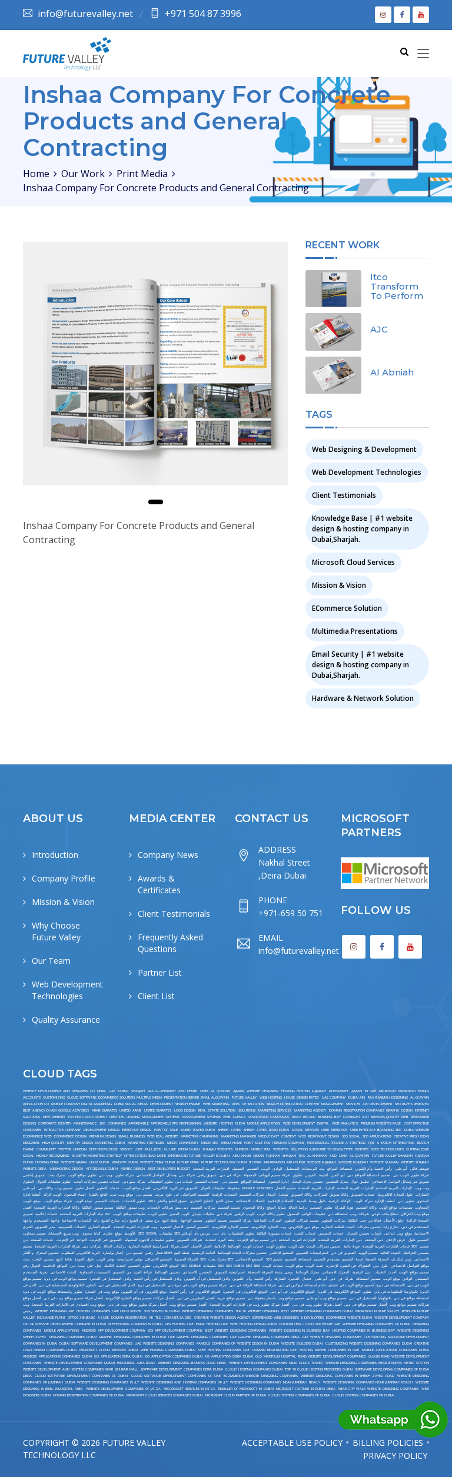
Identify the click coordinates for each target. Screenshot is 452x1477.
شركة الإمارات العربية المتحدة (57, 1246)
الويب (265, 1168)
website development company (401, 1317)
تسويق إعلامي (34, 1175)
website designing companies (207, 1311)
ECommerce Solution (347, 608)
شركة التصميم (240, 1220)
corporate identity (54, 1123)
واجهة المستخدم (46, 1220)
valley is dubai (216, 1155)
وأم (249, 1278)
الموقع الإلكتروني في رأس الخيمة (195, 1291)
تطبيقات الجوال (213, 1188)
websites (280, 1149)
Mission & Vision (339, 585)
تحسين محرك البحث (307, 1181)
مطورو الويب (276, 1246)
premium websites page (381, 1123)
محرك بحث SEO (220, 1259)
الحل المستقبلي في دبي (116, 1285)
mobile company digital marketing (81, 1104)
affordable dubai (102, 1168)
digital (323, 1123)
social (28, 1155)
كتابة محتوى (91, 1233)
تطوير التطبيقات (160, 1181)
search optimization (285, 1104)
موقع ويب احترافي (415, 1214)
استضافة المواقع (339, 1168)
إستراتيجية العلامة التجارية (148, 1246)
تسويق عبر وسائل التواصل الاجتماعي (401, 1181)
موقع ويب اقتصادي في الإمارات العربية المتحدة (68, 1304)
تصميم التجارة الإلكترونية (231, 1227)
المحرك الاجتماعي (336, 1272)
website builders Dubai (302, 1343)
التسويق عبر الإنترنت (105, 1240)
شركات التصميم (252, 1194)
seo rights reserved (412, 1104)
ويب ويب (422, 1188)
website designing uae (54, 1311)
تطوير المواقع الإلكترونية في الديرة (344, 1291)
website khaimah (353, 1162)
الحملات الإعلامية (281, 1201)
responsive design (323, 1136)
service (126, 1149)
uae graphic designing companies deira (265, 1337)
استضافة (362, 1278)
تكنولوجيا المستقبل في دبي (370, 1298)
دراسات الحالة (115, 1246)
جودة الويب (84, 1201)
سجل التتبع (225, 1201)
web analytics (345, 1123)
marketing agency (310, 1110)
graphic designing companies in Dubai (132, 1337)
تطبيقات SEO (213, 1265)
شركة (349, 1278)
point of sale (166, 1129)
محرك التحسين (336, 1181)
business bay (329, 1117)
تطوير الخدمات (134, 1201)
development (161, 1104)
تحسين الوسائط (167, 1272)
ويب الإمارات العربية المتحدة (136, 1227)
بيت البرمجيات (313, 1168)
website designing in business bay (299, 1330)
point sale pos (257, 1142)
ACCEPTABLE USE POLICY (292, 1442)
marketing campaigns (199, 1136)
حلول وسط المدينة (311, 1201)
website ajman (74, 1162)
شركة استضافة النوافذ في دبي (253, 1285)
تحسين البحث (43, 1259)
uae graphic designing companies (197, 1337)
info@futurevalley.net (85, 13)
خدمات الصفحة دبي (38, 1240)
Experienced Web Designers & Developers (288, 1317)
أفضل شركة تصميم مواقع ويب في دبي (73, 1298)
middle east (268, 1136)
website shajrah (415, 1162)
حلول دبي (380, 1265)
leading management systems (153, 1117)
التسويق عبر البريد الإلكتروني (175, 1188)
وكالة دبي (45, 1188)
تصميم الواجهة (191, 1220)
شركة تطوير (124, 1175)
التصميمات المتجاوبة (95, 1272)
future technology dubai (224, 1162)
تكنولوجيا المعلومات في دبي (396, 1291)
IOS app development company (175, 1330)
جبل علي (94, 1265)
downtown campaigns (268, 1117)
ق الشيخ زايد (132, 1220)
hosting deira (47, 1162)
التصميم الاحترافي (158, 1259)
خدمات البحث (305, 1233)
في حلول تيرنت (166, 1194)
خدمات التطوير (108, 1188)
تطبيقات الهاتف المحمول (306, 1214)
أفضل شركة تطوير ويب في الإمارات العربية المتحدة (250, 1304)
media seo (210, 1142)
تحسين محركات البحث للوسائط (242, 1252)
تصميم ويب (63, 1188)
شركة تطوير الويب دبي (411, 1175)
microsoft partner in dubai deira (305, 1388)
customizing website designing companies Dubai (368, 1343)
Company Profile (63, 878)
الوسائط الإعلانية (227, 1246)
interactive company (62, 1129)
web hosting (271, 1097)
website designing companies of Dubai (376, 1324)
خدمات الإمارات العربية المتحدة (386, 1246)
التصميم (253, 1168)
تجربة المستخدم (35, 1272)
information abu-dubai (284, 1162)
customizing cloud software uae (309, 1324)
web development (299, 1123)
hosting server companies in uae (329, 1350)
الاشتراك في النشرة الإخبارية (348, 1265)
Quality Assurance (66, 1019)
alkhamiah (338, 1091)
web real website (162, 1136)
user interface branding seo (375, 1129)
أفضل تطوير (84, 1188)
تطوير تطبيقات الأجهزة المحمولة (150, 1240)
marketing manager (238, 1136)
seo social (351, 1136)
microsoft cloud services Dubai (108, 1350)
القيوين (310, 1175)
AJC (379, 329)
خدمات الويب (253, 1246)
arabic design (133, 1168)
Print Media (142, 173)
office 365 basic (81, 1317)
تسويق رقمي (207, 1175)
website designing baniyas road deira (192, 1362)
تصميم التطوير (216, 1220)
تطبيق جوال (360, 1181)
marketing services (275, 1110)
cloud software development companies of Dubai (81, 1375)
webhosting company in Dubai (135, 1324)
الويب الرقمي (244, 1214)
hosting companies (93, 1311)
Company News (168, 854)
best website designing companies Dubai (317, 1311)
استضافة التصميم (298, 1259)
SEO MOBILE (191, 1265)
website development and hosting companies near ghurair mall (80, 1369)
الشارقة (280, 1278)
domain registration (129, 1317)
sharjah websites (217, 1149)
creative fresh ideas (411, 1136)
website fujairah (321, 1162)
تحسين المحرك (47, 1252)
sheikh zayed (229, 1129)
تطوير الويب (157, 1214)
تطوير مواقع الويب (82, 1175)
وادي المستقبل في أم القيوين (207, 1278)
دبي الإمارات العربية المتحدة (340, 1240)
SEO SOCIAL (147, 1233)
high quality (53, 1142)
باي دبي (219, 1233)
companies (117, 1123)
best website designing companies (235, 1330)
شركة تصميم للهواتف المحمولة (267, 1175)
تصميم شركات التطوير (301, 1220)
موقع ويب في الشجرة (102, 1291)
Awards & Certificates (159, 884)
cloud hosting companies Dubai (253, 1369)
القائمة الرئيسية (203, 1252)
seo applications (377, 1136)
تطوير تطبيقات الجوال (53, 1181)
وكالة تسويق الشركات (331, 1194)
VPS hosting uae (179, 1324)
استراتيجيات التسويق (312, 1252)
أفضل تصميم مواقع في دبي (365, 1304)
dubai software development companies (95, 1343)
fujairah (273, 1155)
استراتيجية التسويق (230, 1272)
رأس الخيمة (263, 1278)
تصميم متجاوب (34, 1233)
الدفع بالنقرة (98, 1194)
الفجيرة (294, 1278)
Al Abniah (392, 372)
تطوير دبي (406, 1201)
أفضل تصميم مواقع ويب (188, 1304)
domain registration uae (274, 1350)
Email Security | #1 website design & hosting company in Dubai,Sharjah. (360, 664)
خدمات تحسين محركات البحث (97, 1181)
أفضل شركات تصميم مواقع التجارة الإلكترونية (140, 1298)
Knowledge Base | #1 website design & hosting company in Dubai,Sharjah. (362, 528)
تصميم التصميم (229, 1207)
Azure (103, 1317)
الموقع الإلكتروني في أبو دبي (292, 1291)
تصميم (376, 1278)
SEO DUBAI (235, 1265)
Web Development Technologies (366, 472)
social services (305, 1129)
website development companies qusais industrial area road (99, 1362)
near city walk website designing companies (378, 1388)
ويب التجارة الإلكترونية (268, 1227)
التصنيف (238, 1168)
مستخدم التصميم (326, 1259)
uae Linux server (127, 1311)
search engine (187, 1104)
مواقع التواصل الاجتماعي (410, 1265)
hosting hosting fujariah (303, 1091)
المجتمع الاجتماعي (249, 1259)
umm (343, 1155)
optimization (253, 1104)
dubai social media (131, 1104)
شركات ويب (359, 1214)
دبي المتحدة (374, 1240)
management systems (201, 1117)
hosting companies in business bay (364, 1330)
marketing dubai (110, 1142)
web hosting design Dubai (253, 1324)
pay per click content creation (96, 1117)
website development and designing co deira (64, 1091)
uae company (333, 1097)
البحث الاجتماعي (64, 1272)
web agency (234, 1117)
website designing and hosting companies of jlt (184, 1382)
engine (28, 1149)
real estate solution (216, 1110)
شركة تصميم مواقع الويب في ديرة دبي (197, 1285)
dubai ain (356, 1097)
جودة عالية (352, 1246)
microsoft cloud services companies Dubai (164, 1395)
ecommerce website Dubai (349, 1317)
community (46, 1149)
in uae (370, 1091)
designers (31, 1142)
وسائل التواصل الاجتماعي (157, 1175)
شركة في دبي (230, 1175)
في (340, 1278)
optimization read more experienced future (162, 1155)
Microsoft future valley (377, 1311)
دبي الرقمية (362, 1272)
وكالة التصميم (366, 1207)
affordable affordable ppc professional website (172, 1123)
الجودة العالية (390, 1252)
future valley (244, 1097)
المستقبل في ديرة (151, 1285)
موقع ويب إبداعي (397, 1233)
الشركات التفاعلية (267, 1220)
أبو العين (337, 1175)
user (138, 1149)
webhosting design (66, 1168)
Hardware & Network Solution (363, 698)
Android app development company (113, 1330)
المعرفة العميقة (376, 1259)
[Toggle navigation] (423, 54)
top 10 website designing (257, 1311)
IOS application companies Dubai (173, 1356)
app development (378, 1104)
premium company (288, 1142)
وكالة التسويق (301, 1194)
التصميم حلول (419, 1240)
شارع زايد (390, 1227)
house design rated (301, 1097)
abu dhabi (187, 1091)
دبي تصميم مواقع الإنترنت (257, 1240)
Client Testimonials (344, 495)
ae (151, 1317)
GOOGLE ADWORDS (257, 1188)
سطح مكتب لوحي (384, 1214)
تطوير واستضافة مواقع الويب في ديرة (52, 1291)
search (423, 1142)
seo (102, 1123)
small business (131, 1136)
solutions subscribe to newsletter (322, 1149)
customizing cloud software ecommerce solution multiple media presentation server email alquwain (136, 1097)
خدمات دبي (184, 1181)
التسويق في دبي (343, 1252)
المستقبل (292, 1168)
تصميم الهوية (368, 1252)
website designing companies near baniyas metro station (377, 1362)
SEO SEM (253, 1265)
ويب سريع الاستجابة (63, 1233)
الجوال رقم (32, 1265)
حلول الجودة (84, 1259)
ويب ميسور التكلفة (130, 1207)
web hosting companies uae (224, 1350)
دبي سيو (181, 1207)
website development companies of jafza (123, 1388)
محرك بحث (56, 1175)
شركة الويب (363, 1201)
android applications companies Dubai (57, 1356)
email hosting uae (212, 1324)
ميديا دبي (77, 1265)
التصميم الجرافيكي (195, 1194)
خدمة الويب (314, 1265)
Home (36, 173)
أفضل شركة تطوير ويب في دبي (317, 1304)
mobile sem (260, 1149)
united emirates (158, 1110)
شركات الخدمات (159, 1207)
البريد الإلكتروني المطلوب (80, 1252)
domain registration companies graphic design (370, 1110)
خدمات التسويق (363, 1194)
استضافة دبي (338, 1214)
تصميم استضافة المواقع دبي (368, 1175)
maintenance (85, 1123)
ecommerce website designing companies (261, 1375)
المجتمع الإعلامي (281, 1252)
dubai (123, 1091)
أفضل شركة (180, 1246)
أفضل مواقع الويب (136, 1188)
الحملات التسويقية (72, 1227)
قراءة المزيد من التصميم (132, 1272)
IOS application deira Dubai (118, 1356)
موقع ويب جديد (121, 1194)
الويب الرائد (53, 1194)
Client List (156, 996)
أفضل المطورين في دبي (196, 1298)
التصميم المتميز (197, 1227)
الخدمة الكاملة (115, 1265)
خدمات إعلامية (46, 1214)
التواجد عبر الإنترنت (71, 1240)
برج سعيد (152, 1220)
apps (236, 1104)
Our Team (51, 960)
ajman (238, 1091)
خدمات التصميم (207, 1181)
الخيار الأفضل (201, 1246)
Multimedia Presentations (355, 631)
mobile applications (61, 1330)
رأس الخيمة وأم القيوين (373, 1168)
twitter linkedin (72, 1149)
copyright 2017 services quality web (375, 1117)
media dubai (189, 1149)
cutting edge (417, 1149)
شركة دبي (186, 1175)
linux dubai (99, 1162)
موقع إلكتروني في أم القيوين (144, 1291)
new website (54, 1117)
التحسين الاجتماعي (197, 1272)
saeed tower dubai (198, 1129)
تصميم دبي (230, 1181)
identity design (80, 1142)
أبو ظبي (401, 1168)
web (302, 1136)
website (361, 1149)
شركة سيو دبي (133, 1181)
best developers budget (169, 1168)
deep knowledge (103, 1149)
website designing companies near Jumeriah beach (275, 1382)
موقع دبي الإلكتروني (303, 1227)
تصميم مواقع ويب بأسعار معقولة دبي (276, 1298)
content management (324, 1104)
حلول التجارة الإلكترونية (395, 1194)
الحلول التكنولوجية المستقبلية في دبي (67, 1285)
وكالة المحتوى (253, 1207)
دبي (332, 1278)
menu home (231, 1142)
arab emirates (104, 1110)
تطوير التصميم (321, 1207)
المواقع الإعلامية (55, 1265)
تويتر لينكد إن (401, 1259)
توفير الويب (105, 1259)
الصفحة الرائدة (418, 1220)
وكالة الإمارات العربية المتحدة (56, 1207)
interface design (136, 1129)
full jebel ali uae (161, 1149)
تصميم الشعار (285, 1188)
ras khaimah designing (388, 1097)
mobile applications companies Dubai (395, 1350)
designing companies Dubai (73, 1337)
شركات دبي (91, 1246)
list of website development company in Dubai (64, 1324)
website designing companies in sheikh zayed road (347, 1375)
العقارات (422, 1194)
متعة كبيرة (226, 1240)
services (353, 1104)
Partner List (160, 972)
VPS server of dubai (162, 1311)
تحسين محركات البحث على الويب (314, 1246)
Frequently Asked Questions (170, 943)
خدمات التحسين (331, 1233)
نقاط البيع (64, 1259)
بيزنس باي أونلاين (195, 1233)
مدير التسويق (45, 1227)
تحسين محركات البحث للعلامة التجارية (351, 1227)
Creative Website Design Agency (222, 1317)
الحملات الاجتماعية (250, 1201)
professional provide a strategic (336, 1142)
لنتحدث (210, 1240)
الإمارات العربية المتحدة (211, 1168)
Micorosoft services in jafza (189, 1388)
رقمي (149, 1252)
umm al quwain (215, 1091)
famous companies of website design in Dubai (238, 1343)
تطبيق (298, 1175)
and (333, 1155)
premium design (102, 1136)
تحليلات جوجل (203, 1214)
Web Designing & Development (364, 449)
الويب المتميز (180, 1214)
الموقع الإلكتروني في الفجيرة (245, 1291)
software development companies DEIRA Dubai (182, 1369)
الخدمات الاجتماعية (76, 1220)
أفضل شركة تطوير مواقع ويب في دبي (137, 1304)
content (288, 1136)
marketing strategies (146, 1142)
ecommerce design (70, 1136)
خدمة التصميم (352, 1259)
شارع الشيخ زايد (106, 1220)
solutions (246, 1110)
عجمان (307, 1278)
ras (302, 1155)
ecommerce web (37, 1136)
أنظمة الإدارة (385, 1201)
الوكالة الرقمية (339, 1201)
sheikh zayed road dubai (266, 1129)
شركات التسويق (189, 1240)
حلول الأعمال (394, 1220)
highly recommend (52, 1155)
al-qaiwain (359, 1155)
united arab (130, 1110)
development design (101, 1129)
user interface (334, 1129)
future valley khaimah (392, 1155)
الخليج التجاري (201, 1201)
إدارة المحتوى (278, 1181)
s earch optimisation (395, 1142)
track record (303, 1117)
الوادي (277, 1168)
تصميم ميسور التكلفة (98, 1207)
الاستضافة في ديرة (391, 1285)
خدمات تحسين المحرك (364, 1233)
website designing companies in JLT (107, 1382)
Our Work (83, 173)
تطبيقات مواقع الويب (129, 1214)
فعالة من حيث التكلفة (364, 1220)
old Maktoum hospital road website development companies (310, 1356)
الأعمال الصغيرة (172, 1227)
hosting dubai (232, 1123)
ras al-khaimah (161, 1091)
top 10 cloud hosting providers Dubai (318, 1369)
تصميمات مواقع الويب (396, 1207)
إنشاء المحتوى (75, 1194)
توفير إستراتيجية (129, 1259)
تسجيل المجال (277, 1194)
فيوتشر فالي (419, 1168)
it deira (255, 1162)
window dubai (125, 1162)
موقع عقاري (112, 1233)
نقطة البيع (170, 1220)
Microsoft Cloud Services (353, 562)
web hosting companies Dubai (168, 1350)
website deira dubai (157, 1162)
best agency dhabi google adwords (56, 1110)
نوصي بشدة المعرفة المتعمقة (270, 1272)
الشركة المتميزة (186, 1259)
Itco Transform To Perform (396, 286)
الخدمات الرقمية (224, 1194)
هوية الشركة (344, 1207)
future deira (188, 1162)
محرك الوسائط (307, 1272)
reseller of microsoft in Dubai (246, 1388)
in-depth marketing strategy (97, 1155)
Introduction (55, 854)
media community (182, 1142)
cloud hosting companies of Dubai (299, 1395)
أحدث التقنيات (385, 1272)
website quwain (384, 1162)
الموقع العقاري (99, 1227)
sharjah (138, 1091)
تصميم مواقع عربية (231, 1298)
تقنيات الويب (272, 1265)
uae (112, 1091)
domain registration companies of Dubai (88, 1395)
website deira (34, 1168)
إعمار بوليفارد (113, 1252)
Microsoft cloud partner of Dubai (235, 1395)
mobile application (263, 1123)
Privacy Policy (395, 1455)
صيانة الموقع (276, 1207)
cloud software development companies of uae (176, 1375)
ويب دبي (105, 1175)
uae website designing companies (331, 1337)
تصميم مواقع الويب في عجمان (351, 1285)
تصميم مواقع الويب (414, 1272)
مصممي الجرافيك (416, 1252)
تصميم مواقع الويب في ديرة (65, 1278)
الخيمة (323, 1175)
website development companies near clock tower (276, 1362)
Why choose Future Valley (56, 931)
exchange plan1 (51, 1317)
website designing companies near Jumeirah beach (368, 1382)
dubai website (417, 1129)
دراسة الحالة (298, 1207)
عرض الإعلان (396, 1240)
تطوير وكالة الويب (271, 1214)
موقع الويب (294, 1265)
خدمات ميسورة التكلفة (274, 1233)
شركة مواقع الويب (58, 1201)
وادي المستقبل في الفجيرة (110, 1278)
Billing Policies (388, 1442)
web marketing (216, 1104)
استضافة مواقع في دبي (411, 1298)
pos (371, 1142)
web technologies (387, 1149)
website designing (262, 1091)
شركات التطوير (333, 1220)
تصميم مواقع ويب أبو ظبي (327, 1298)
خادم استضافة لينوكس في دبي (302, 1285)
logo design (185, 1110)
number (241, 1149)
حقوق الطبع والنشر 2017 (167, 1201)
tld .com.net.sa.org (173, 1317)
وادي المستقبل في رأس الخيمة (158, 1278)
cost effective (416, 1123)
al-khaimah (317, 1155)
